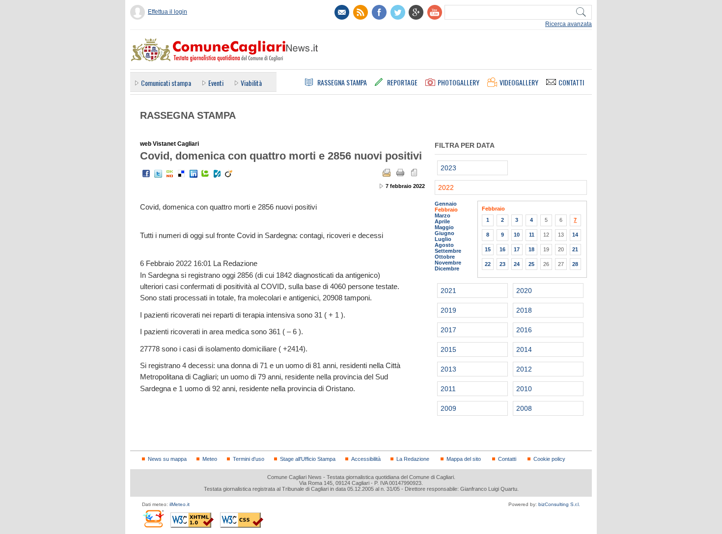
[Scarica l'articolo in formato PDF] (414, 173)
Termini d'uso (248, 459)
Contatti (507, 459)
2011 (448, 389)
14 (575, 235)
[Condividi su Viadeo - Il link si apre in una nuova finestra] (229, 174)
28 (575, 264)
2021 (448, 290)
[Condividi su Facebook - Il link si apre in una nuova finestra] (146, 174)
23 (502, 264)
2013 (448, 369)
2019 (448, 310)
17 (517, 249)
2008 (524, 408)
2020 (524, 290)
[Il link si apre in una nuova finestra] (379, 12)
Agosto (444, 245)
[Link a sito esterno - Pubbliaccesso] (153, 518)
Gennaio (446, 204)
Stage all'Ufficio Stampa (307, 459)
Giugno (444, 233)
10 (517, 235)
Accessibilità (366, 459)
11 (531, 235)
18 (531, 249)
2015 (448, 349)
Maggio (444, 227)
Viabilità (251, 83)
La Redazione (412, 459)
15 (488, 249)
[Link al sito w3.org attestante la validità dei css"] (241, 520)
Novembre (448, 263)
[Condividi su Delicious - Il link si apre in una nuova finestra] (182, 174)
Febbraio (446, 210)
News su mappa (167, 459)
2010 (524, 389)
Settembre (448, 251)
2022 (446, 187)
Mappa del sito (463, 459)
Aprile (442, 221)
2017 (448, 330)
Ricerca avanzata (568, 24)
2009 (448, 408)
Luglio (443, 239)
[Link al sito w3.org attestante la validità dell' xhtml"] (192, 520)
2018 (524, 310)
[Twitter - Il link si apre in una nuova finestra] (158, 174)
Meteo (209, 459)
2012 (524, 369)
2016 (524, 330)
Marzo (442, 215)
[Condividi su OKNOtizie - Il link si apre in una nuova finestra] (170, 174)
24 (517, 264)
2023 (448, 168)
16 (502, 249)
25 (531, 264)
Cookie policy (549, 459)
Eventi (215, 83)
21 (575, 249)
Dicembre (447, 268)
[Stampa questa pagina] (400, 173)
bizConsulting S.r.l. (559, 504)
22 (488, 264)
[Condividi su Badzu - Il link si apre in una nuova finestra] (217, 174)
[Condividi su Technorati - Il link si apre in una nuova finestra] (205, 174)
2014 (524, 349)
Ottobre (445, 257)
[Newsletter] (341, 12)
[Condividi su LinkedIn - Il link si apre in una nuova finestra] (193, 174)
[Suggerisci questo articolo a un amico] (386, 173)
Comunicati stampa (166, 83)
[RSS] (360, 12)
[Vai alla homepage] (224, 49)
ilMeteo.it (179, 504)
